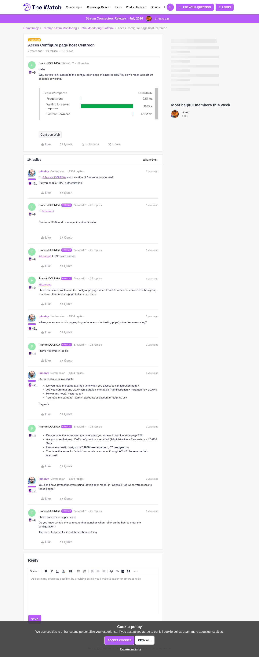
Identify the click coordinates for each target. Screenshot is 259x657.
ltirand (185, 112)
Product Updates (136, 7)
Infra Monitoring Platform (97, 28)
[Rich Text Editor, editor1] (93, 594)
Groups (155, 7)
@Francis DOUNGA (54, 177)
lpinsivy (44, 171)
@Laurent (48, 211)
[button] (195, 7)
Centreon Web (50, 134)
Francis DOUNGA (49, 63)
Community (31, 28)
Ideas (118, 7)
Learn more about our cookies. (203, 631)
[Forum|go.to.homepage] (42, 7)
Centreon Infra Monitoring (60, 28)
